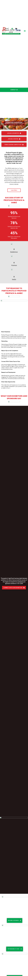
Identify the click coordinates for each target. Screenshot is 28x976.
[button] (24, 30)
